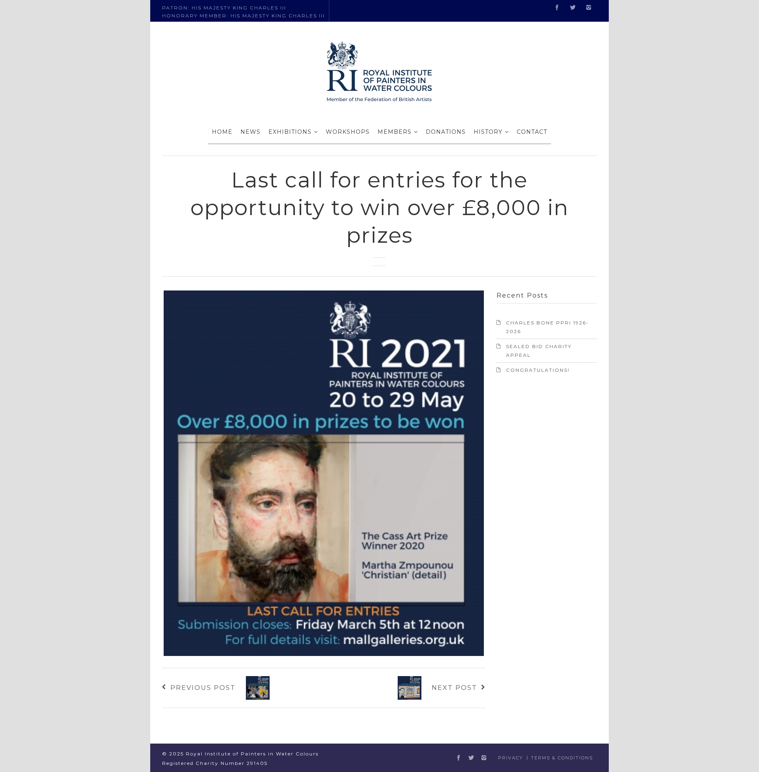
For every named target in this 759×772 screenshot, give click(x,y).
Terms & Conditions (562, 758)
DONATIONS (446, 131)
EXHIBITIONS (290, 131)
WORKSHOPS (348, 131)
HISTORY (488, 131)
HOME (222, 131)
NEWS (250, 131)
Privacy (510, 758)
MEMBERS (395, 131)
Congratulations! (538, 370)
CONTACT (532, 131)
